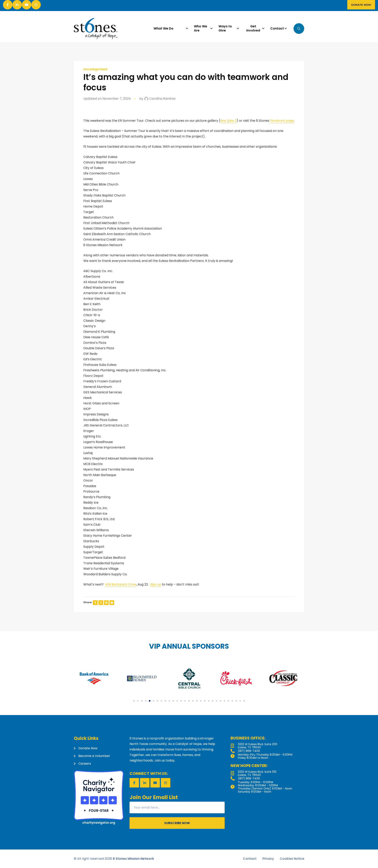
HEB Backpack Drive (120, 584)
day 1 (224, 120)
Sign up (155, 584)
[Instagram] (36, 4)
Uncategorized (95, 69)
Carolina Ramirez (162, 98)
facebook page (282, 120)
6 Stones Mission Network (133, 858)
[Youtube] (26, 4)
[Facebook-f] (7, 4)
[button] (134, 701)
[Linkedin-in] (17, 4)
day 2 (232, 120)
